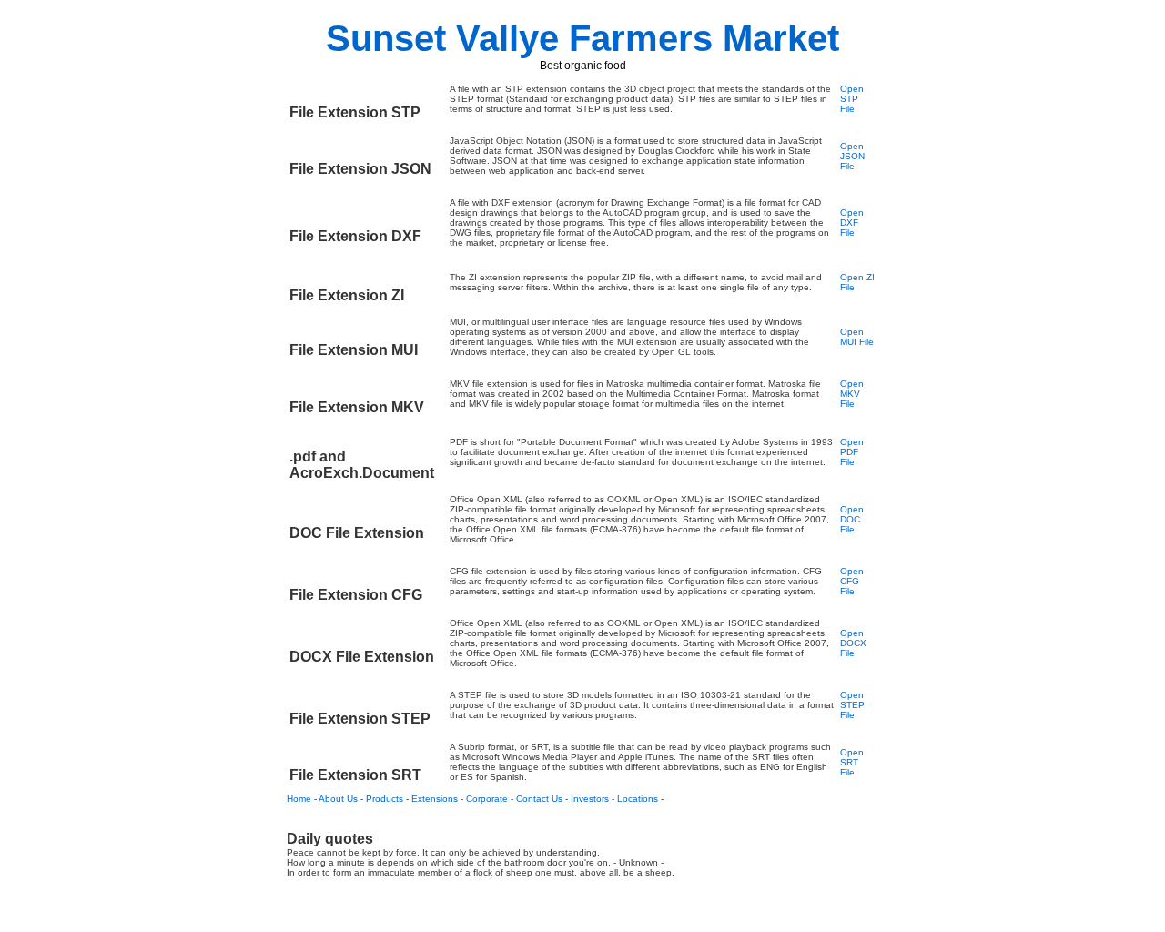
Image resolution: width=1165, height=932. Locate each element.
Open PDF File (852, 452)
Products (384, 799)
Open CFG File (852, 581)
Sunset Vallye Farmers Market (582, 38)
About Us (338, 799)
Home (299, 799)
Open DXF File (852, 223)
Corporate (487, 799)
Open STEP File (852, 705)
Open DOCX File (853, 643)
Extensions (434, 799)
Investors (590, 799)
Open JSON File (852, 156)
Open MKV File (852, 394)
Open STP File (852, 99)
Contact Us (539, 799)
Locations (637, 799)
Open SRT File (852, 762)
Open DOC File (852, 519)
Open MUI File (857, 337)
